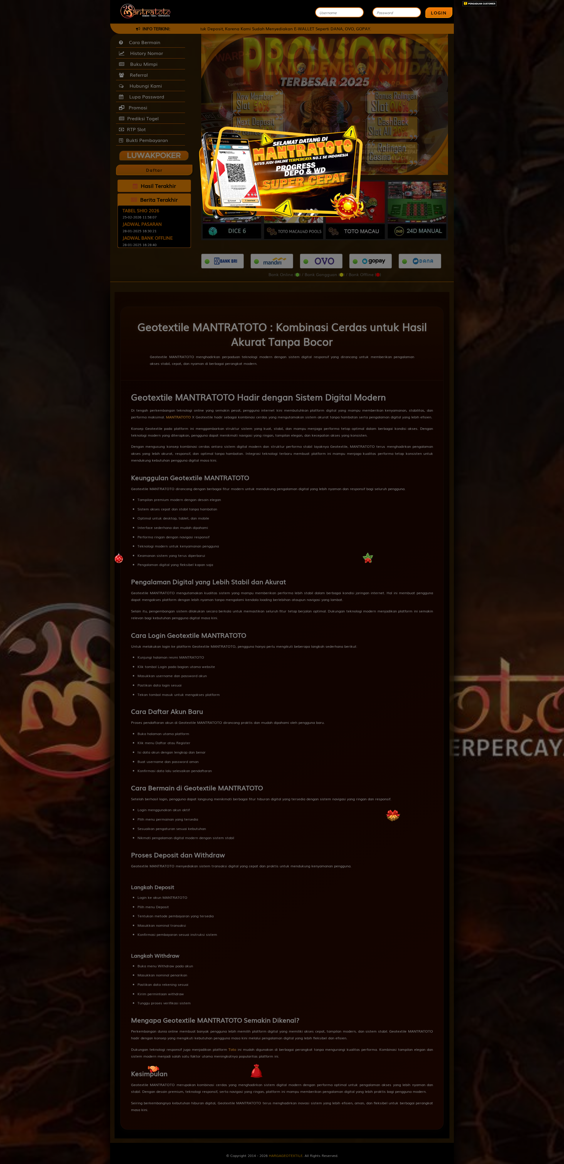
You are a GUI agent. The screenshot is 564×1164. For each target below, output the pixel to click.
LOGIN (439, 13)
